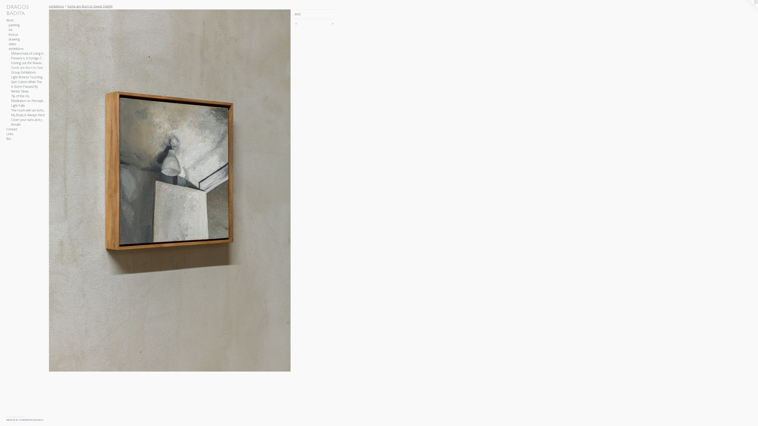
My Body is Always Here (28, 115)
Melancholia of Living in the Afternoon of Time (28, 53)
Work (10, 20)
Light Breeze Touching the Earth (28, 77)
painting (14, 25)
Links (9, 134)
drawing (14, 39)
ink (10, 30)
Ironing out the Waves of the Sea (28, 63)
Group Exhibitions (23, 72)
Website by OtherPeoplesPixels (24, 420)
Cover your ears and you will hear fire (28, 120)
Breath (16, 124)
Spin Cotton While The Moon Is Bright (28, 82)
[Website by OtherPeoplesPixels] (750, 8)
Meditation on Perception (28, 101)
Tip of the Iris (20, 96)
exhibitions (16, 49)
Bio (8, 138)
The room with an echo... (28, 110)
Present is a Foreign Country (28, 58)
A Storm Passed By (24, 86)
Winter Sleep (20, 91)
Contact (11, 129)
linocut (13, 34)
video (12, 44)
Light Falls (18, 105)
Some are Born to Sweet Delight (28, 67)
